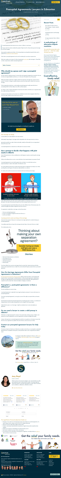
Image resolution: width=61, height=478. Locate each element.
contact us (38, 431)
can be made (26, 59)
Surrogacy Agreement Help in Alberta (52, 38)
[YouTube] (51, 474)
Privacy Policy (51, 462)
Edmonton (36, 12)
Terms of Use (51, 464)
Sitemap (24, 475)
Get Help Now (56, 2)
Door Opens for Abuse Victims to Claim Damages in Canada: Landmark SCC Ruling (52, 27)
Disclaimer (51, 465)
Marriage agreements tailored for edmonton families (10, 276)
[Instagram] (57, 474)
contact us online (32, 337)
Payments (50, 461)
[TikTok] (59, 474)
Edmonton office (20, 362)
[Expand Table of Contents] (38, 65)
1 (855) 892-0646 (24, 337)
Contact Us (51, 460)
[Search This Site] (58, 19)
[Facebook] (53, 474)
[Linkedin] (55, 474)
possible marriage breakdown (12, 53)
